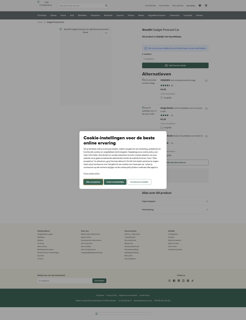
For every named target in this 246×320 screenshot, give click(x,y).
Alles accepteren (93, 182)
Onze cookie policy (92, 173)
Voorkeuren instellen (139, 182)
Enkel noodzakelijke (115, 182)
